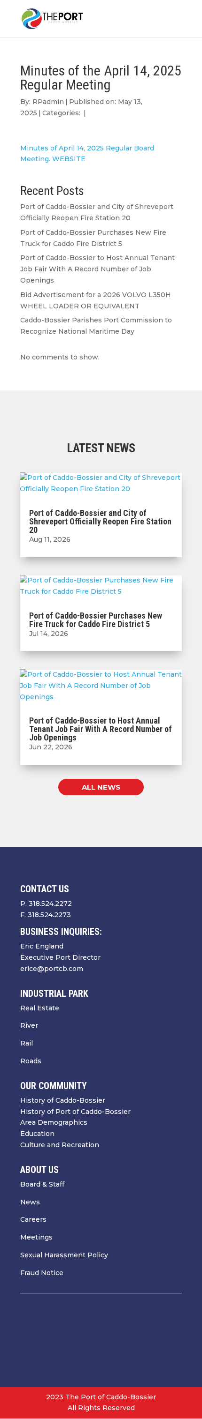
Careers (33, 1219)
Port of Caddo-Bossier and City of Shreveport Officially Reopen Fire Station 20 (100, 521)
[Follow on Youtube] (155, 1338)
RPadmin (48, 101)
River (29, 1025)
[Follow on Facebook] (117, 1338)
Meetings (36, 1237)
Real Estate (39, 1008)
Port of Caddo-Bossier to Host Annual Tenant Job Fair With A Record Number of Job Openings (97, 269)
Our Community (53, 1085)
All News (101, 787)
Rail (26, 1043)
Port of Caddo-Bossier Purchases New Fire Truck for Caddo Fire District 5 (95, 620)
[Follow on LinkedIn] (174, 1338)
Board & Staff (42, 1184)
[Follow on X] (136, 1338)
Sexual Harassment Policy (64, 1255)
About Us (39, 1169)
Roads (30, 1061)
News (30, 1202)
